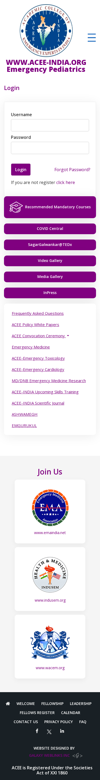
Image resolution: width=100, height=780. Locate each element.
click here (65, 182)
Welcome (26, 703)
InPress (50, 292)
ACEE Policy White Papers (35, 324)
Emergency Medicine (31, 347)
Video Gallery (50, 260)
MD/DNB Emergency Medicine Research (49, 380)
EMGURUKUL (24, 425)
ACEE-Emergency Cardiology (38, 369)
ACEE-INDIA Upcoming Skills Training (45, 391)
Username (21, 114)
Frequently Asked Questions (38, 313)
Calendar (70, 712)
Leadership (80, 703)
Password (21, 137)
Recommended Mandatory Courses (58, 206)
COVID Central (50, 228)
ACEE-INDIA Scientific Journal (38, 403)
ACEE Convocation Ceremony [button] (39, 335)
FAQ (82, 721)
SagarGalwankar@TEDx (50, 244)
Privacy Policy (58, 721)
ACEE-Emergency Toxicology (38, 358)
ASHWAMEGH (25, 414)
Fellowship (52, 703)
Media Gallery (50, 276)
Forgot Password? (72, 170)
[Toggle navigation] (92, 38)
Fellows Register (37, 712)
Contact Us (26, 721)
